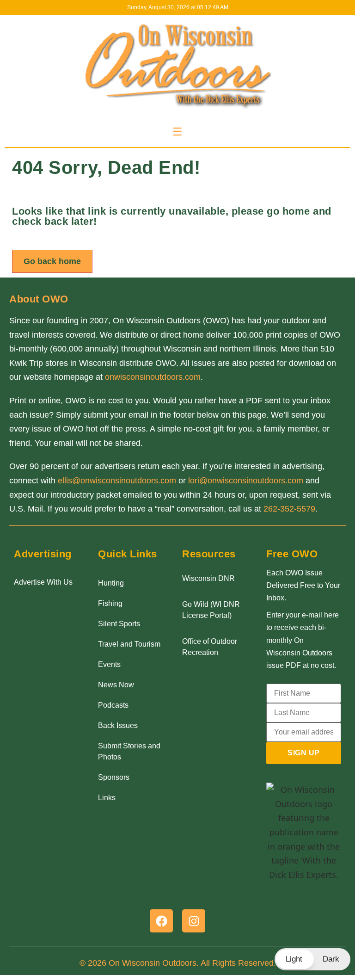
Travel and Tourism (129, 644)
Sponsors (113, 777)
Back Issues (118, 725)
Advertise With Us (43, 582)
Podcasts (113, 705)
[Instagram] (193, 920)
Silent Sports (119, 624)
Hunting (111, 583)
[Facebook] (161, 920)
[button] (312, 959)
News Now (116, 685)
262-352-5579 (289, 508)
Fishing (110, 603)
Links (107, 798)
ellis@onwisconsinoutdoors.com (117, 480)
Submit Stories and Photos (129, 751)
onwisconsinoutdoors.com (153, 377)
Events (109, 664)
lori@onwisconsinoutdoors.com (245, 480)
